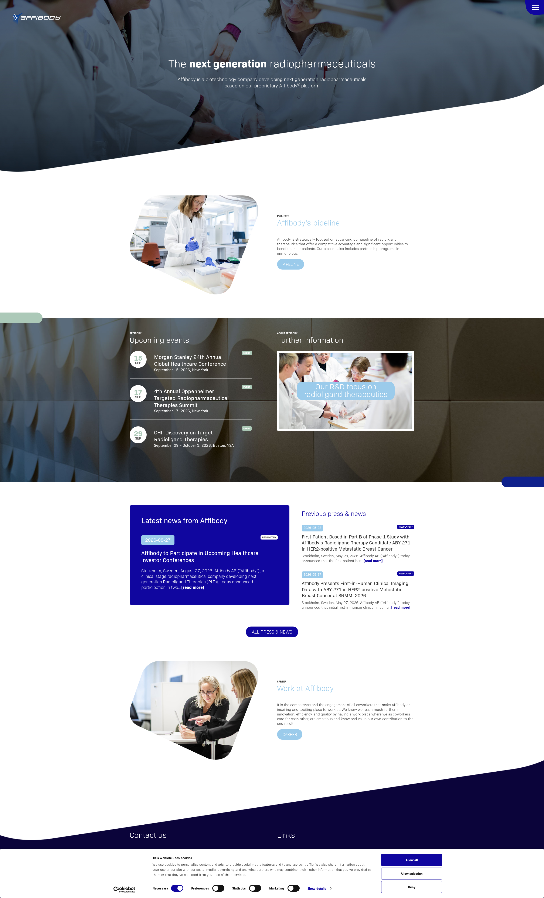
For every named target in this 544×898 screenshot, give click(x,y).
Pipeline (290, 264)
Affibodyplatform (299, 85)
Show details (316, 888)
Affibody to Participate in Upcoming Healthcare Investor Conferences (199, 556)
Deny (411, 887)
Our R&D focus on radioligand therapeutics (346, 390)
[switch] (218, 888)
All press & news (272, 632)
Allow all (412, 860)
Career (289, 734)
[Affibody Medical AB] (37, 19)
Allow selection (412, 873)
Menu (534, 7)
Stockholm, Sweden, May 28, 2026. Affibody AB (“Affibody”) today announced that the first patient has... (356, 558)
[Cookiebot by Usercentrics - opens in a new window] (124, 890)
